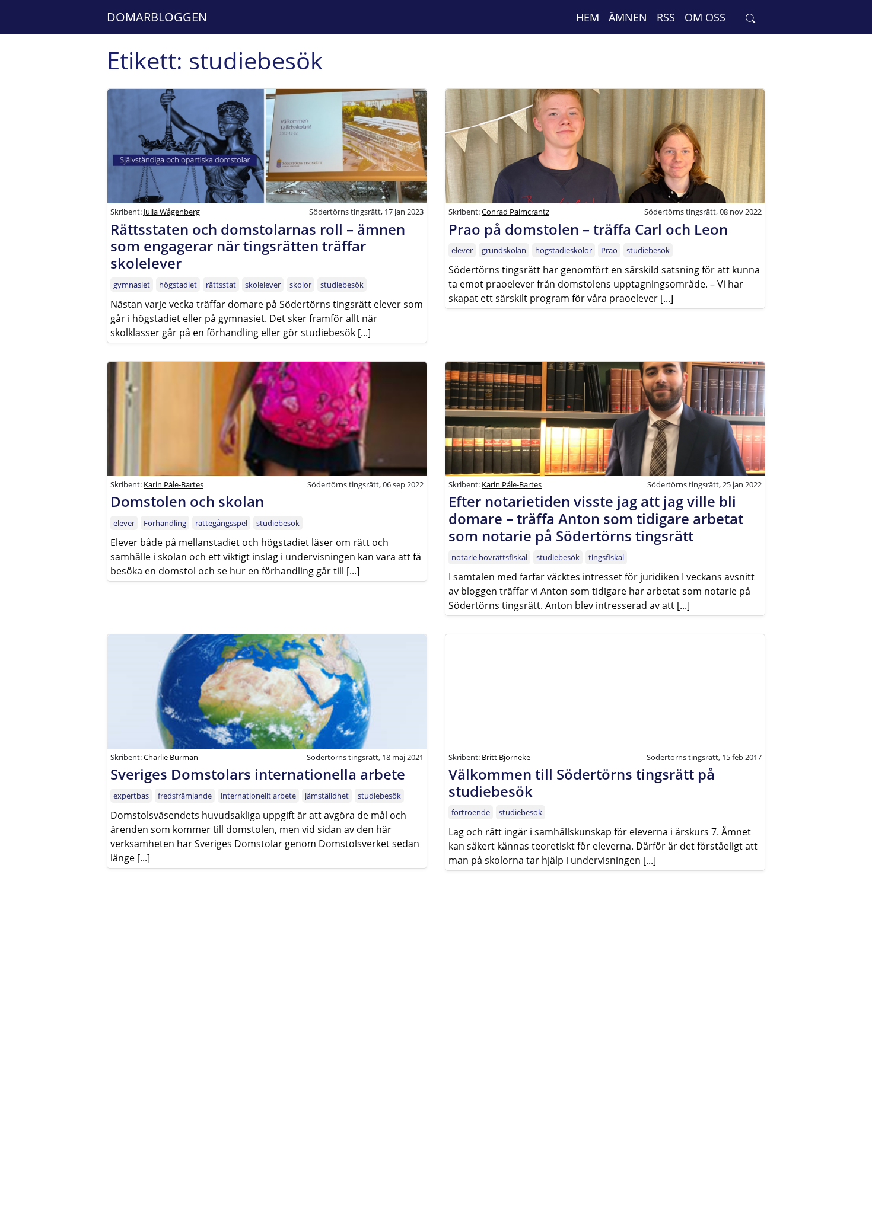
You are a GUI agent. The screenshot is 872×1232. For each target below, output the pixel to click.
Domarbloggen (157, 17)
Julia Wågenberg (172, 211)
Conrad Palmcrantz (515, 211)
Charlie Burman (171, 757)
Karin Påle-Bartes (173, 484)
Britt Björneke (506, 757)
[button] (750, 17)
